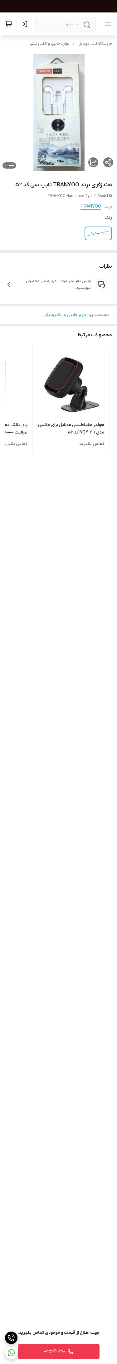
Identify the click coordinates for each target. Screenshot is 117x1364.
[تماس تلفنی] (11, 1338)
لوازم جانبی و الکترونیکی (49, 43)
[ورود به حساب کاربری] (25, 24)
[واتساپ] (11, 1353)
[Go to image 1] (11, 165)
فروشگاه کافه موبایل (95, 43)
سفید (95, 233)
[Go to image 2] (5, 165)
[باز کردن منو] (107, 24)
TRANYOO (90, 206)
